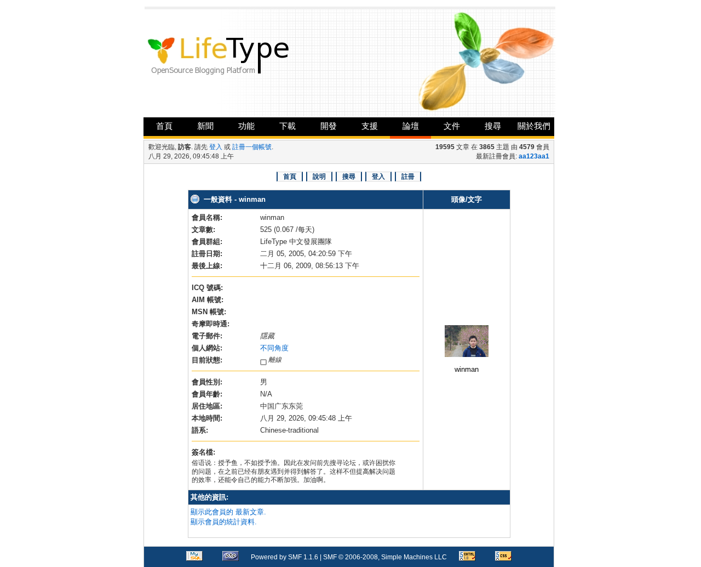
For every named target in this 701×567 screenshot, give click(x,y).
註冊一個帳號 (252, 147)
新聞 (205, 126)
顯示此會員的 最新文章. (228, 512)
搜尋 (493, 126)
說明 (319, 176)
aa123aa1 (534, 156)
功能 (246, 126)
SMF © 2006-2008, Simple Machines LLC (385, 557)
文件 (452, 126)
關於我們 (534, 126)
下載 (287, 126)
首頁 (164, 126)
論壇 (411, 126)
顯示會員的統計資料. (224, 522)
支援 (369, 126)
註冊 (408, 176)
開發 (328, 126)
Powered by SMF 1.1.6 (284, 557)
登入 (215, 147)
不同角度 (274, 348)
